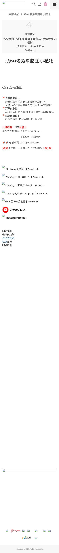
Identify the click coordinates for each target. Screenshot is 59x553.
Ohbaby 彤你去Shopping (20, 193)
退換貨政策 (8, 238)
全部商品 (14, 14)
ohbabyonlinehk (16, 218)
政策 (9, 242)
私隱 (4, 242)
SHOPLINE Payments (34, 549)
